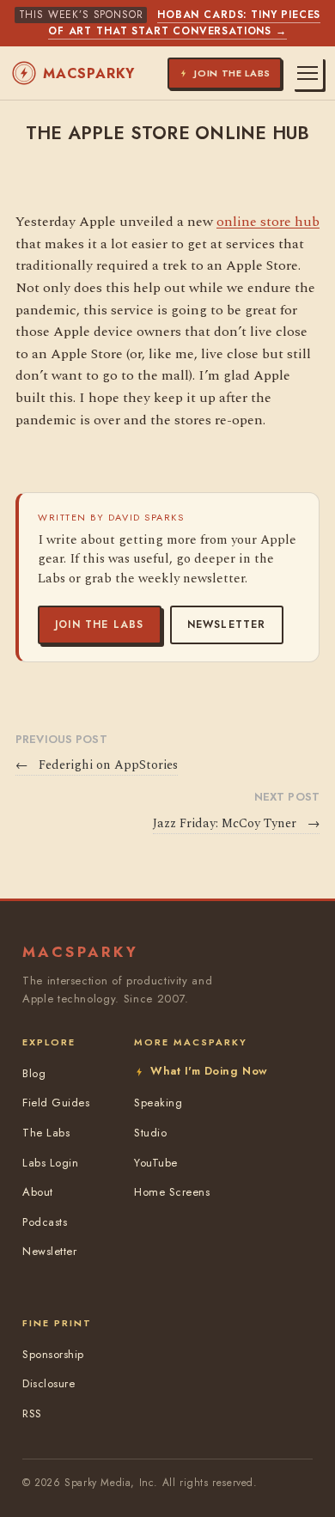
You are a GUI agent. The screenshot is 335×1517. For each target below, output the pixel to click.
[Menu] (307, 73)
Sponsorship (53, 1354)
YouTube (156, 1163)
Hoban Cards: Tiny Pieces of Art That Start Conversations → (184, 23)
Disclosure (48, 1383)
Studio (150, 1132)
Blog (34, 1073)
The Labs (46, 1132)
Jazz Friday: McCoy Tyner (236, 823)
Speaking (158, 1102)
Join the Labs (99, 624)
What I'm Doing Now (208, 1071)
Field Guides (55, 1102)
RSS (32, 1413)
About (37, 1192)
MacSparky (89, 73)
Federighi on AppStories (96, 765)
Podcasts (44, 1222)
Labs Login (50, 1163)
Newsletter (226, 624)
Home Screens (172, 1192)
